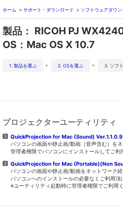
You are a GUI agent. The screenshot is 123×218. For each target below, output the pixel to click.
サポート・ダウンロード (48, 9)
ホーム (9, 9)
